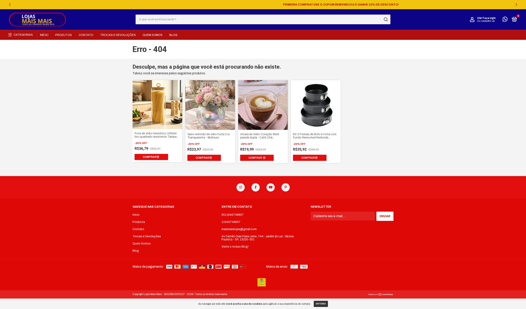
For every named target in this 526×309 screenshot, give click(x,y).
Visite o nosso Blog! (235, 246)
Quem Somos (153, 35)
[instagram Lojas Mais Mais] (240, 187)
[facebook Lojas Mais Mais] (255, 187)
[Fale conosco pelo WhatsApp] (505, 20)
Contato (86, 35)
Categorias (23, 34)
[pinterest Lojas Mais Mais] (285, 187)
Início (44, 35)
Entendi (321, 304)
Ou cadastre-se (486, 21)
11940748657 (230, 222)
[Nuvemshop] (380, 294)
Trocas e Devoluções (118, 35)
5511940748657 (232, 214)
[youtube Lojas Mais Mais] (270, 187)
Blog (173, 35)
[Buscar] (385, 19)
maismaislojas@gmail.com (239, 229)
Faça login (489, 18)
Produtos (63, 35)
